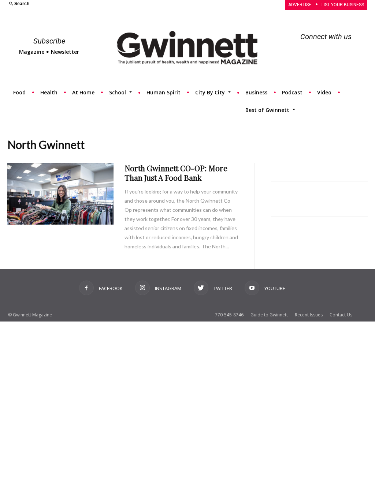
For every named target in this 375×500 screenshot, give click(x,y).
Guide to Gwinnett (269, 315)
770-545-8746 (229, 315)
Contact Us (341, 315)
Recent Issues (309, 315)
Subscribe (49, 41)
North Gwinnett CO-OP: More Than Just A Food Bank (176, 173)
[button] (94, 4)
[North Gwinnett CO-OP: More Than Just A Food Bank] (60, 194)
